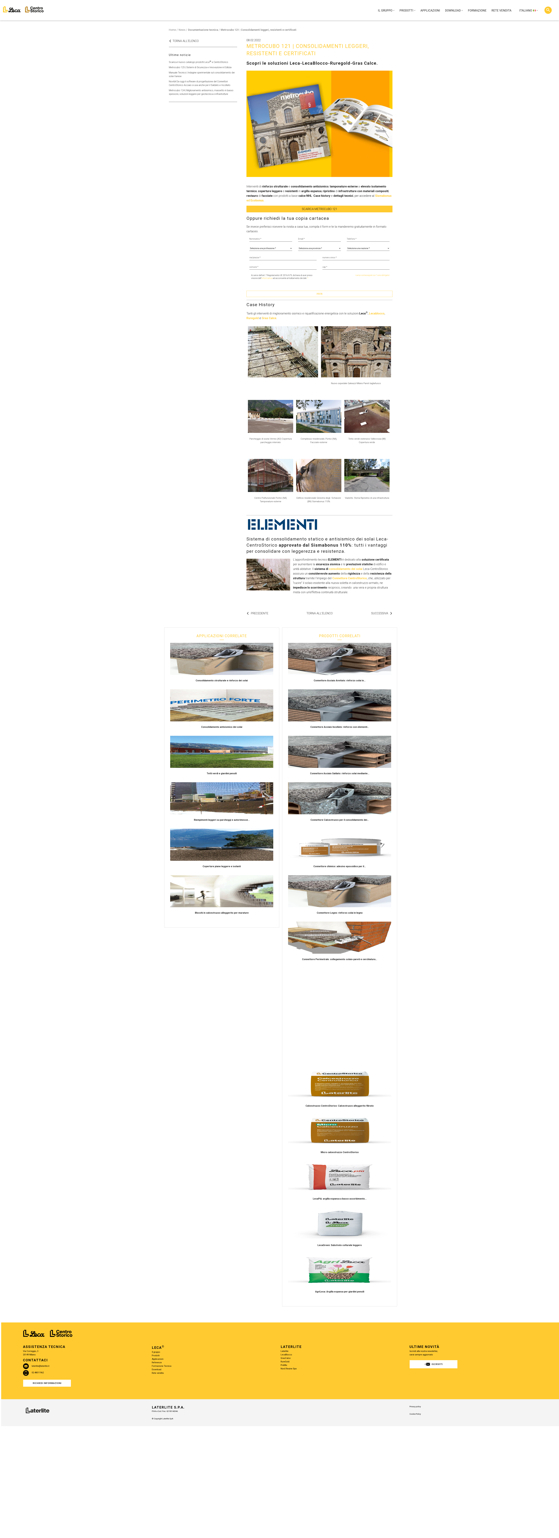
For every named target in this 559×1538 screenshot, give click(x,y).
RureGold (285, 1361)
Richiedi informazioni (47, 1383)
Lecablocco (376, 313)
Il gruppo (385, 10)
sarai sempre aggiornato (421, 1354)
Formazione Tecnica (161, 1366)
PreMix (284, 1365)
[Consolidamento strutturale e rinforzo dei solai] (221, 674)
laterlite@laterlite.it (40, 1366)
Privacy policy (415, 1406)
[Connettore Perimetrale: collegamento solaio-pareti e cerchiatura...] (339, 952)
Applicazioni (430, 10)
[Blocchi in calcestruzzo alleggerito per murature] (221, 906)
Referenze (157, 1362)
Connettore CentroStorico (349, 578)
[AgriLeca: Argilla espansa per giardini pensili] (339, 1285)
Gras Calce (269, 318)
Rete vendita (501, 10)
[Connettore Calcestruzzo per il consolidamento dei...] (339, 813)
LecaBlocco (286, 1354)
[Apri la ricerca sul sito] (548, 10)
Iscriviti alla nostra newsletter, (423, 1351)
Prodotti (406, 10)
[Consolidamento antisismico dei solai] (221, 720)
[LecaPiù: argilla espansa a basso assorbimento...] (339, 1192)
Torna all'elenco (319, 613)
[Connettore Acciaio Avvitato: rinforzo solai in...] (339, 674)
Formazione (477, 10)
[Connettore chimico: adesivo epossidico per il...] (339, 859)
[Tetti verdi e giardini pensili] (221, 767)
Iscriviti (437, 1364)
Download (453, 10)
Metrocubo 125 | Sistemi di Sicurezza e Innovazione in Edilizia (200, 67)
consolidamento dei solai (346, 569)
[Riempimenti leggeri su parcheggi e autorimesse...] (221, 813)
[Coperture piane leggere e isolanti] (221, 859)
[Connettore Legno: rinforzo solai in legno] (339, 906)
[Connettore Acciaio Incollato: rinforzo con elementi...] (339, 720)
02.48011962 (38, 1372)
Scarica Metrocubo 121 (319, 209)
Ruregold (252, 318)
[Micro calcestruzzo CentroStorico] (339, 1145)
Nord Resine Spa (289, 1368)
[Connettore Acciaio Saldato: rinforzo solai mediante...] (339, 767)
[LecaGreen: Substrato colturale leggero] (339, 1238)
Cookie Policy (415, 1414)
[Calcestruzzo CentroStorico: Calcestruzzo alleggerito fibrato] (339, 1099)
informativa (267, 278)
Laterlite (284, 1351)
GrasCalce (286, 1358)
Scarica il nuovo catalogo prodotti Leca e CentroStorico (198, 62)
